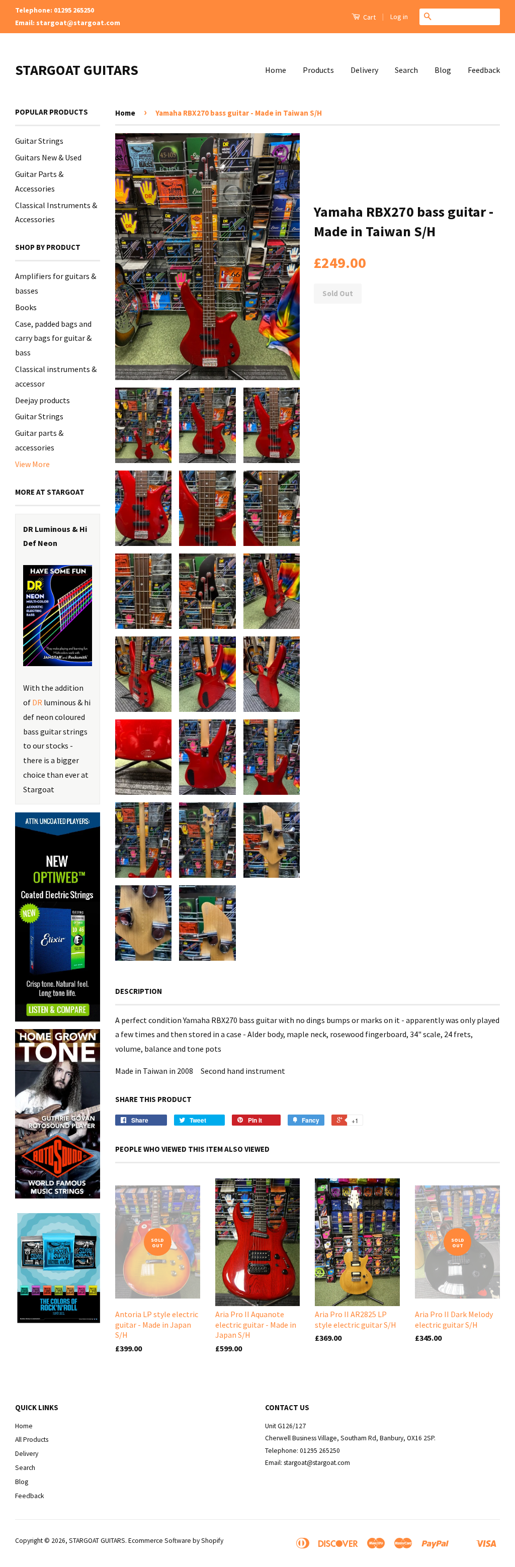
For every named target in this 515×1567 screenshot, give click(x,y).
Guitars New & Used (48, 157)
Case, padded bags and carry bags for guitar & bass (53, 338)
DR (37, 702)
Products (318, 70)
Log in (399, 16)
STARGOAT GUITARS (76, 70)
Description (138, 991)
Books (26, 307)
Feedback (484, 70)
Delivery (364, 70)
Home (275, 70)
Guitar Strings (39, 141)
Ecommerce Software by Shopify (175, 1540)
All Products (31, 1439)
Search (406, 70)
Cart (369, 17)
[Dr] (57, 615)
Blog (443, 70)
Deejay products (42, 400)
